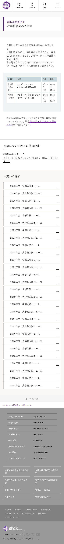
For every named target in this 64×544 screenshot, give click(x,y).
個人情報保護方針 (28, 513)
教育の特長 (13, 422)
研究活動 (12, 440)
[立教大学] (6, 5)
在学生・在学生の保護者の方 (46, 481)
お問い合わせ (46, 509)
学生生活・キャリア (16, 446)
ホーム (5, 405)
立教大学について (16, 416)
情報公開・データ (31, 509)
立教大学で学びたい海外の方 (46, 471)
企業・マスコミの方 (13, 489)
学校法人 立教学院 (11, 513)
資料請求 (18, 509)
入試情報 (14, 405)
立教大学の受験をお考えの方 (16, 471)
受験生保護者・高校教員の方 (16, 481)
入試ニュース (26, 405)
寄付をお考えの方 (43, 496)
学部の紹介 (13, 428)
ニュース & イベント (17, 458)
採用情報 (8, 509)
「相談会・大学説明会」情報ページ (31, 123)
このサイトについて (12, 517)
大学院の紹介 (14, 434)
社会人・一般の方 (42, 489)
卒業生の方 (10, 496)
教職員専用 (42, 513)
